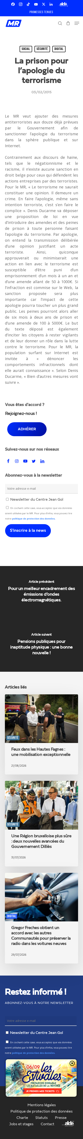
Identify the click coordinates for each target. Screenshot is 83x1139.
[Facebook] (13, 4)
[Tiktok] (28, 4)
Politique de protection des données (41, 1111)
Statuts (41, 1118)
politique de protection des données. (33, 518)
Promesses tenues (41, 12)
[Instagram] (20, 4)
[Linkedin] (51, 4)
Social (26, 49)
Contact (47, 1124)
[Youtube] (36, 4)
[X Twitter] (43, 4)
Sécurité (42, 49)
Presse (61, 1118)
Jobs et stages (21, 1124)
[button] (76, 23)
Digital (58, 49)
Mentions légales (41, 1105)
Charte (22, 1118)
